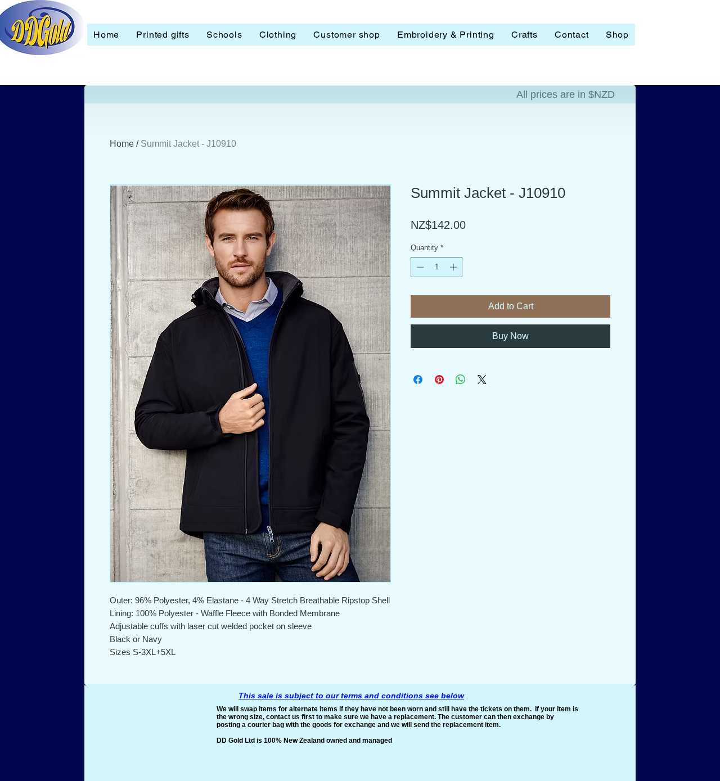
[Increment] (454, 267)
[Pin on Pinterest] (439, 379)
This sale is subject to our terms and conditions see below (351, 695)
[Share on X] (482, 379)
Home (122, 143)
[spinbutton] (437, 267)
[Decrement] (419, 267)
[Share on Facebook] (418, 379)
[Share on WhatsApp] (460, 379)
